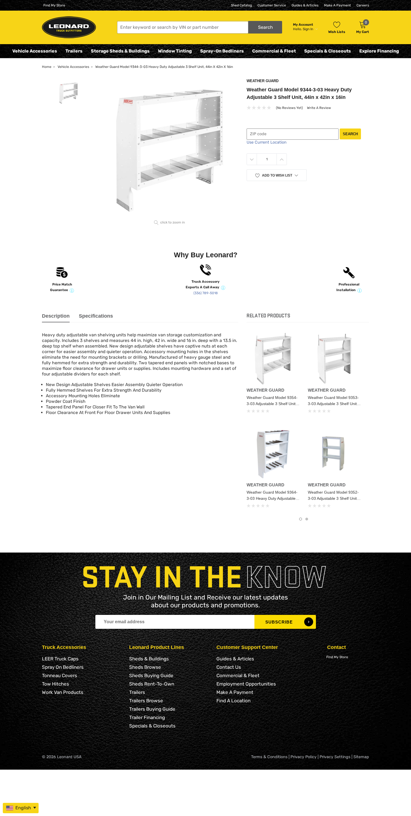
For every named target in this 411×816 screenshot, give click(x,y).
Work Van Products (62, 692)
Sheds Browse (145, 667)
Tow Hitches (55, 683)
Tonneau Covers (59, 675)
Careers (362, 5)
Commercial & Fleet (274, 51)
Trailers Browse (146, 700)
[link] (273, 358)
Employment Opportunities (246, 683)
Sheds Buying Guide (151, 675)
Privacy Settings (335, 757)
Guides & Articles (305, 5)
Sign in (308, 29)
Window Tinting (175, 51)
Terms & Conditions (269, 757)
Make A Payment (337, 5)
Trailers (73, 51)
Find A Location (233, 700)
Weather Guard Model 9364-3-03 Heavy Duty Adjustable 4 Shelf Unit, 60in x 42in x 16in (273, 498)
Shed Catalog (241, 5)
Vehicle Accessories (34, 51)
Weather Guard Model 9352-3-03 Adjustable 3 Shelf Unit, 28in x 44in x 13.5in (333, 498)
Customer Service (272, 5)
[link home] (69, 27)
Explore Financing (379, 51)
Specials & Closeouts (327, 51)
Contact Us (228, 667)
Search (350, 134)
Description (56, 316)
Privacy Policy (303, 757)
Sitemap (361, 757)
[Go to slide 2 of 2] (306, 519)
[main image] (169, 148)
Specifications (96, 316)
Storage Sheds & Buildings (120, 51)
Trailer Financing (147, 717)
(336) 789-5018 (205, 293)
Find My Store (54, 5)
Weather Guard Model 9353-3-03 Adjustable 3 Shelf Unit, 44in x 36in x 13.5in (333, 403)
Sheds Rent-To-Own (151, 683)
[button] (199, 27)
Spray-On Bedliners (222, 51)
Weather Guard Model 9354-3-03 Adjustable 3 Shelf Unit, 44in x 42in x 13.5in (272, 403)
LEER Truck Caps (60, 658)
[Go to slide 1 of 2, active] (300, 519)
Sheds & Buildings (149, 658)
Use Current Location (267, 142)
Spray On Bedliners (63, 667)
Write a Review (319, 108)
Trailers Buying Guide (152, 709)
